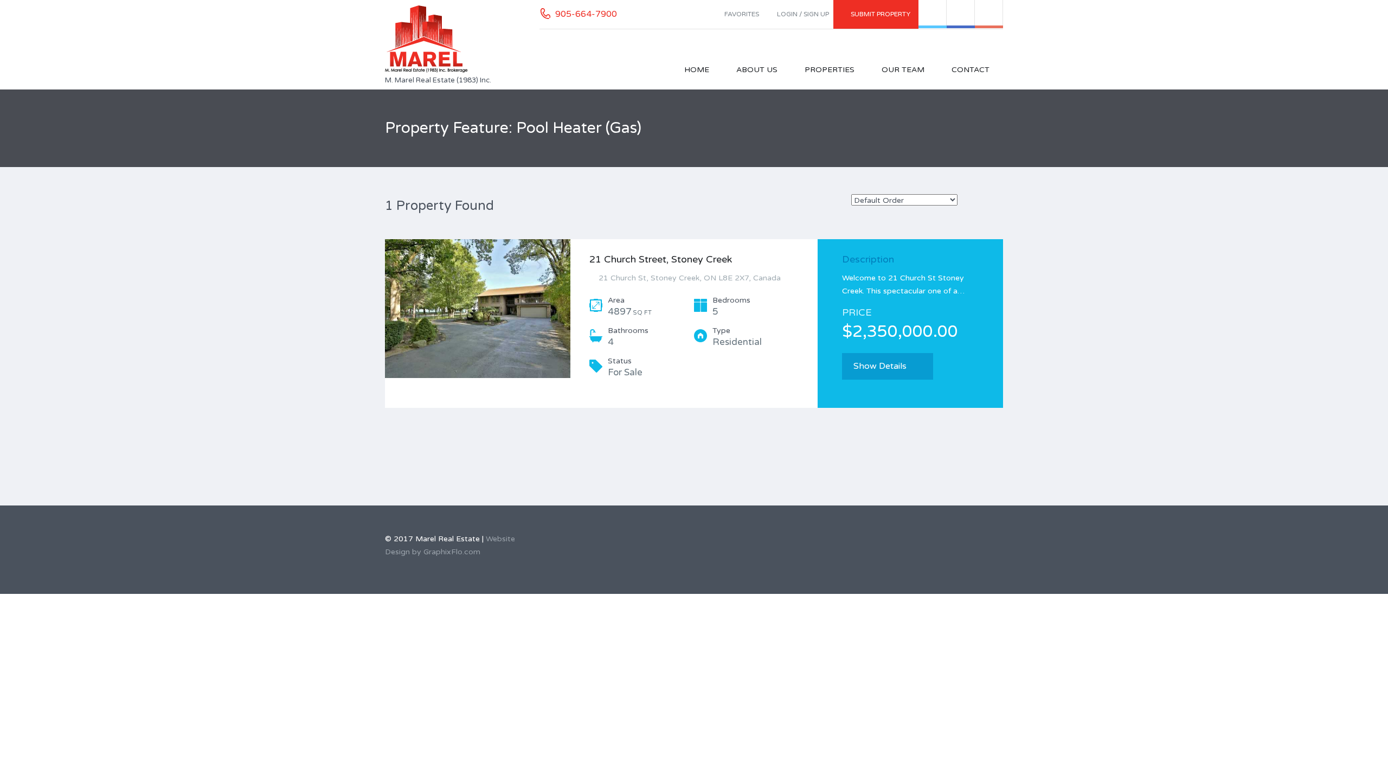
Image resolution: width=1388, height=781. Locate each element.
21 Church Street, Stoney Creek (660, 259)
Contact (970, 69)
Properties (829, 69)
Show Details (880, 366)
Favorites (741, 14)
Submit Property (880, 14)
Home (696, 69)
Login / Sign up (803, 14)
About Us (756, 69)
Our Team (903, 69)
